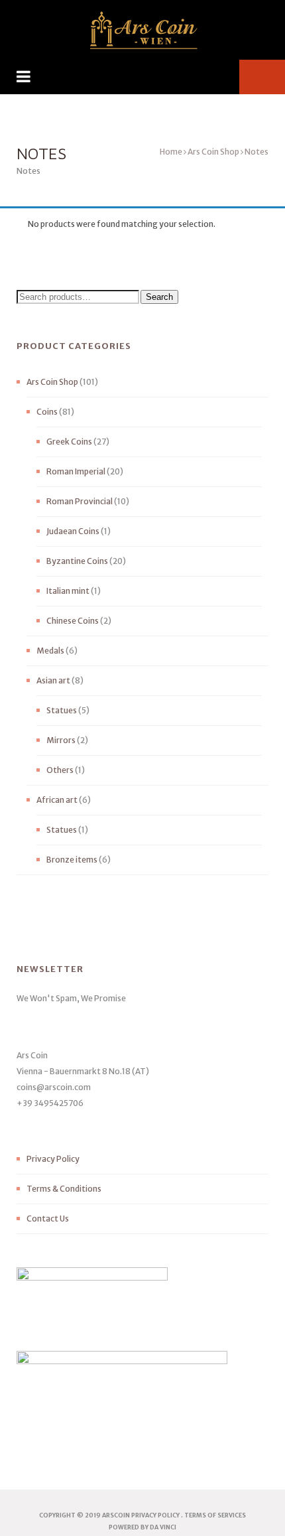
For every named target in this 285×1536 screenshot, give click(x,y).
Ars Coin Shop (213, 152)
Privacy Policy (53, 1159)
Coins (47, 412)
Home (171, 152)
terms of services (215, 1515)
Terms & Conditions (64, 1189)
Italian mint (67, 591)
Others (60, 770)
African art (57, 800)
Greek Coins (69, 442)
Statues (61, 710)
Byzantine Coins (77, 561)
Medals (50, 651)
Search (159, 297)
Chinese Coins (72, 621)
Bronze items (71, 860)
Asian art (53, 680)
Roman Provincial (79, 501)
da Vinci (163, 1527)
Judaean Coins (72, 531)
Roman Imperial (75, 471)
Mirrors (61, 740)
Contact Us (48, 1218)
